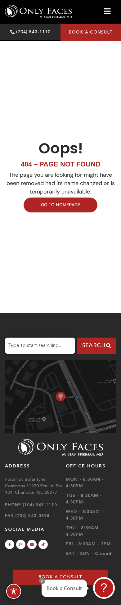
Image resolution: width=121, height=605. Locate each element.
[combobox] (40, 346)
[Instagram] (20, 544)
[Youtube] (32, 544)
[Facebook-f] (9, 544)
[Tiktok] (43, 544)
